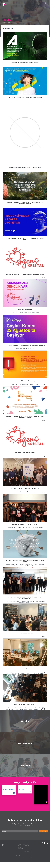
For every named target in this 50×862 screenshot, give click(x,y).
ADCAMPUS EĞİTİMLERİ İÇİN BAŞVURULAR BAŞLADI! (25, 62)
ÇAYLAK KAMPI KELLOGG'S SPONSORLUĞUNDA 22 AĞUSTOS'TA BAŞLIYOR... (25, 345)
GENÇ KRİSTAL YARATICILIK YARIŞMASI (25, 452)
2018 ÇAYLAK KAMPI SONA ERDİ (25, 634)
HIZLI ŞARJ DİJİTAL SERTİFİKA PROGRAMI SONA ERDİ (25, 488)
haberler (9, 22)
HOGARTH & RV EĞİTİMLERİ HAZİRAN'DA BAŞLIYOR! (25, 381)
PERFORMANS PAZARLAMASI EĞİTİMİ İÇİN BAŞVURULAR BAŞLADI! (25, 97)
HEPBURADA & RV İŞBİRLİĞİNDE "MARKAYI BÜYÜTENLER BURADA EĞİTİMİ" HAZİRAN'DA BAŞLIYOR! (25, 417)
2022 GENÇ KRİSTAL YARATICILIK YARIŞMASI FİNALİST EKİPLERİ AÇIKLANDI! (25, 274)
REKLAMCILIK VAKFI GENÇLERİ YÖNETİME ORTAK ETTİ (25, 669)
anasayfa (4, 22)
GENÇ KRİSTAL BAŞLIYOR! (25, 309)
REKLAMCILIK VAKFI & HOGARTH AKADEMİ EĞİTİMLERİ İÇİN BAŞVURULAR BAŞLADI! (25, 239)
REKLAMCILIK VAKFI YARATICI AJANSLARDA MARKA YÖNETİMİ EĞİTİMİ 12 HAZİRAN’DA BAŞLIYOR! (25, 203)
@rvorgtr (21, 789)
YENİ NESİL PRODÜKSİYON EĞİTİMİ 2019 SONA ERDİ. (25, 524)
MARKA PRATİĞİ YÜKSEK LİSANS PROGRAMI (25, 704)
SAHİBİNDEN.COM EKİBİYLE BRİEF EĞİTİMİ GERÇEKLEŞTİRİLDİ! (25, 167)
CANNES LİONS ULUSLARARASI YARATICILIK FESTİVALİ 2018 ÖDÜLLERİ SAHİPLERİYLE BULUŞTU (25, 598)
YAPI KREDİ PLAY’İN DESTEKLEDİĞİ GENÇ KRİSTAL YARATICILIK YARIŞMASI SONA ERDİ (25, 561)
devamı (44, 65)
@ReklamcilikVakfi (8, 789)
